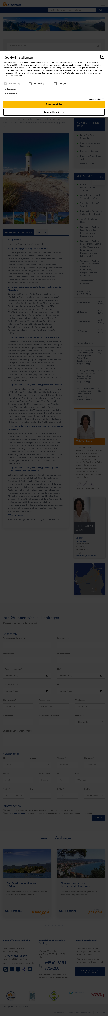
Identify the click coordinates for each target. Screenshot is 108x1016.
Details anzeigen (95, 99)
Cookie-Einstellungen (18, 57)
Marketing (39, 83)
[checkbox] (5, 83)
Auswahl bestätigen (54, 112)
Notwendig (14, 83)
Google (62, 83)
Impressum (11, 89)
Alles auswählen (54, 104)
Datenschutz (11, 93)
